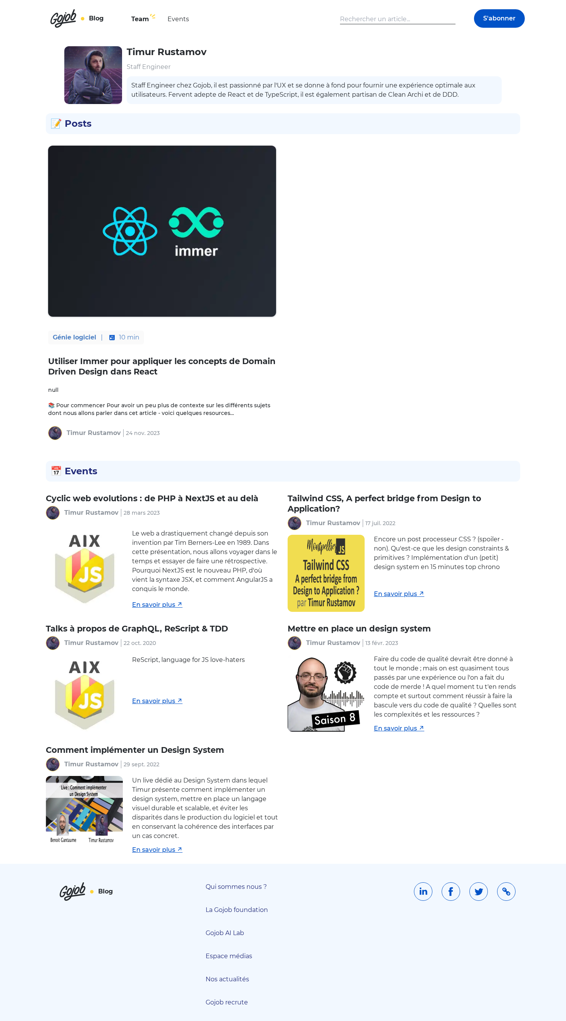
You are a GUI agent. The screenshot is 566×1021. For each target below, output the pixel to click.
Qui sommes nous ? (236, 886)
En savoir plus (153, 604)
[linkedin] (423, 891)
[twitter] (478, 891)
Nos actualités (227, 979)
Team (140, 19)
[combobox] (397, 19)
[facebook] (451, 891)
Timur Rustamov (94, 433)
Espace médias (229, 956)
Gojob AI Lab (225, 933)
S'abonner (499, 18)
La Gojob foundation (237, 910)
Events (178, 19)
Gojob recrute (227, 1002)
